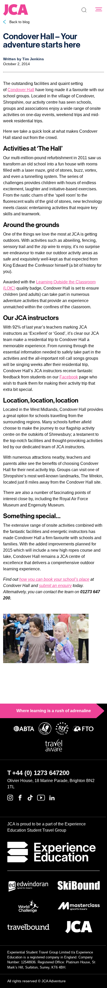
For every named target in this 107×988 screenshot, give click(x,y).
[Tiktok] (30, 797)
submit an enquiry (55, 585)
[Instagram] (10, 797)
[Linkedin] (52, 797)
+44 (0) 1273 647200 (40, 772)
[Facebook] (20, 797)
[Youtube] (41, 797)
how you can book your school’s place (54, 579)
